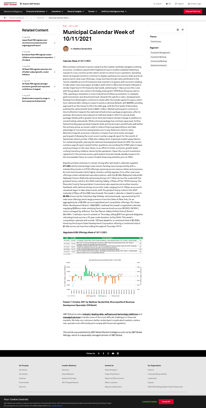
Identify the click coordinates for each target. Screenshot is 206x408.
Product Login (196, 4)
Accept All (166, 401)
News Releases (68, 374)
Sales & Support (111, 370)
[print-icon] (177, 29)
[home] (4, 18)
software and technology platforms (121, 314)
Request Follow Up (193, 11)
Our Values (23, 370)
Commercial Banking (159, 61)
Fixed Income (156, 42)
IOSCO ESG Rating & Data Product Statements (165, 387)
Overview (65, 370)
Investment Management (160, 53)
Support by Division (112, 374)
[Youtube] (113, 353)
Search (159, 4)
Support (181, 4)
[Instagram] (108, 353)
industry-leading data (93, 314)
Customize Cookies (149, 401)
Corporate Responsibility (157, 374)
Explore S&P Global (31, 4)
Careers (151, 370)
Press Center (24, 383)
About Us (22, 387)
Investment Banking (158, 57)
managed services (71, 317)
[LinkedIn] (118, 353)
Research (40, 18)
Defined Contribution (159, 65)
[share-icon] (182, 29)
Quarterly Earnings (69, 378)
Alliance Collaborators (113, 387)
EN (169, 4)
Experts (151, 383)
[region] (103, 402)
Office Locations (111, 383)
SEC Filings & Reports (70, 383)
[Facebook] (103, 353)
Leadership (152, 378)
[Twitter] (99, 353)
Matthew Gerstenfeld (82, 49)
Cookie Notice (57, 405)
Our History (23, 374)
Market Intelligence (16, 18)
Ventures (22, 378)
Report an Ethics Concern (114, 378)
